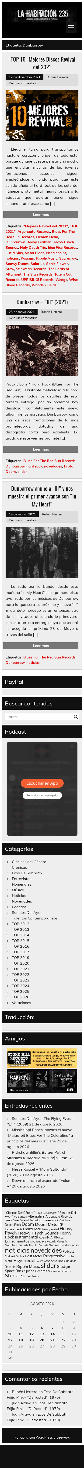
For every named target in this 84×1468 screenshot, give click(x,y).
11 (20, 1334)
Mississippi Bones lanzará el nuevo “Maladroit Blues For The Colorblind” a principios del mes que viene (40, 1135)
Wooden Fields (44, 285)
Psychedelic (26, 1260)
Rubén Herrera (57, 77)
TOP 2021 (20, 968)
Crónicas (19, 867)
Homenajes (22, 884)
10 (10, 1334)
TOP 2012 (20, 923)
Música (18, 890)
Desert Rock (13, 1225)
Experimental (14, 1229)
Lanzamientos (17, 1241)
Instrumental (26, 1236)
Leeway (62, 1437)
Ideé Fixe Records (62, 247)
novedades (53, 466)
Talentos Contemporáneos (35, 918)
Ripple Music (46, 258)
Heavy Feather (38, 242)
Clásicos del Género (29, 861)
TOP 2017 (20, 952)
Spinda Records (35, 1271)
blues (8, 1220)
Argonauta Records (34, 231)
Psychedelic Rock (52, 1261)
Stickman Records (31, 269)
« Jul (8, 1357)
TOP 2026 (20, 997)
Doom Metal (47, 1224)
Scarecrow (68, 258)
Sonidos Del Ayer (27, 912)
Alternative (36, 1216)
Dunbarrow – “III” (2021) (42, 301)
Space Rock (14, 1271)
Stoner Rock (30, 1276)
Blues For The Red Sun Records (49, 461)
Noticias (19, 895)
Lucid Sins (14, 253)
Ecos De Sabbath (27, 873)
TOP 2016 (20, 946)
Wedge (61, 279)
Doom (28, 1224)
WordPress (44, 1437)
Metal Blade (34, 253)
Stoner (12, 1275)
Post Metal (33, 1256)
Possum (27, 258)
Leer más (41, 214)
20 (42, 1340)
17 (10, 1340)
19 (31, 1340)
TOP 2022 (20, 974)
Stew (10, 269)
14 (52, 1334)
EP (61, 1225)
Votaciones (21, 1002)
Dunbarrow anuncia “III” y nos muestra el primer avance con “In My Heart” (42, 496)
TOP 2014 (20, 935)
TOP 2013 (20, 929)
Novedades (22, 901)
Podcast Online (14, 1256)
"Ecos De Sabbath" (46, 1213)
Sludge (63, 1266)
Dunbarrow (15, 242)
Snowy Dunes (17, 263)
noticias (12, 258)
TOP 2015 (20, 940)
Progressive (54, 1255)
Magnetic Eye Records (43, 1241)
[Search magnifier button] (76, 716)
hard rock (34, 466)
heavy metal (50, 1229)
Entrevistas (22, 878)
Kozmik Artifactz (51, 1237)
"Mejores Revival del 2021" (45, 226)
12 (31, 1334)
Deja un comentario (23, 83)
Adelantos (20, 1216)
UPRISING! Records (37, 279)
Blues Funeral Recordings (28, 1220)
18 (20, 1340)
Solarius (37, 263)
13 (42, 1334)
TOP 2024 (20, 985)
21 (52, 1340)
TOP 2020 (20, 963)
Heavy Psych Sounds (38, 1232)
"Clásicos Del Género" (20, 1213)
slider (22, 471)
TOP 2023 (20, 980)
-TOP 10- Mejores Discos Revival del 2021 (42, 63)
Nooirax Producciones (64, 1245)
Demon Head (47, 237)
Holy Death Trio (33, 247)
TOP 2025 (20, 991)
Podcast (19, 906)
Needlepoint (56, 253)
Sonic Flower (57, 263)
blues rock (51, 1220)
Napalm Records (38, 1245)
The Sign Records (37, 274)
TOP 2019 (20, 957)
